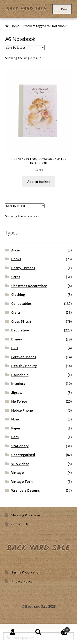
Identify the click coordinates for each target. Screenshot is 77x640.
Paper (15, 428)
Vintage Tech (22, 481)
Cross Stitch (21, 321)
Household (20, 374)
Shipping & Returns (25, 515)
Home (15, 26)
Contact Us (20, 524)
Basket (59, 628)
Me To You (19, 401)
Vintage (17, 472)
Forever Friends (23, 357)
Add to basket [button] (38, 181)
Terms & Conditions (26, 572)
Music (15, 419)
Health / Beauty (24, 365)
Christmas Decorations (29, 285)
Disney (16, 339)
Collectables (21, 303)
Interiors (18, 383)
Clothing (18, 294)
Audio (15, 250)
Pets (15, 437)
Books (16, 259)
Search (38, 632)
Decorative (20, 330)
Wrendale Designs (25, 490)
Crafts (16, 312)
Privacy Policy (21, 581)
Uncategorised (23, 454)
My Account (13, 632)
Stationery (20, 446)
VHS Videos (20, 463)
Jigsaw (16, 392)
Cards (15, 276)
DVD (14, 348)
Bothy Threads (23, 268)
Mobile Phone (22, 410)
